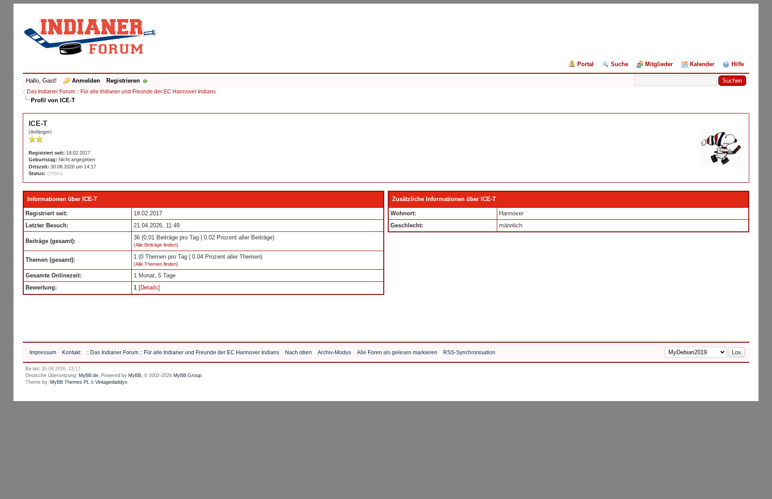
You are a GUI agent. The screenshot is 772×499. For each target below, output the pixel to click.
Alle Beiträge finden (155, 244)
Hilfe (737, 64)
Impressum (42, 352)
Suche (619, 64)
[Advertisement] (185, 315)
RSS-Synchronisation (469, 352)
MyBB (134, 375)
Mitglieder (659, 64)
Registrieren (123, 80)
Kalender (702, 64)
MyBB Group (187, 375)
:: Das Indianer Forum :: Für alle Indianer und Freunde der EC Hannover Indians (119, 91)
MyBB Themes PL (69, 382)
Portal (585, 64)
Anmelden (86, 80)
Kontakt (71, 352)
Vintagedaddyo (111, 382)
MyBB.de (88, 375)
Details (149, 287)
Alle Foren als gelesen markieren (397, 352)
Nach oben (298, 352)
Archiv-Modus (334, 352)
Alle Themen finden (155, 264)
